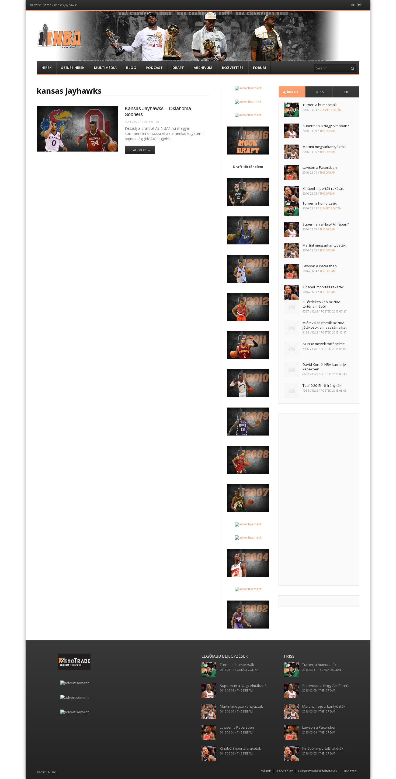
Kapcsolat (284, 771)
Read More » (140, 150)
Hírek (46, 67)
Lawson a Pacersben (320, 167)
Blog (131, 67)
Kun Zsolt (133, 122)
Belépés (357, 4)
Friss (319, 91)
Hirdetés (350, 771)
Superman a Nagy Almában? (326, 125)
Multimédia (105, 67)
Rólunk (265, 771)
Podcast (154, 67)
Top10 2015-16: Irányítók (322, 385)
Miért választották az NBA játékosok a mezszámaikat (324, 325)
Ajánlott (292, 91)
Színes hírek (72, 67)
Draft (178, 67)
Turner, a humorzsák (320, 104)
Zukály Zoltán (330, 110)
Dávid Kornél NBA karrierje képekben (324, 366)
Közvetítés (233, 67)
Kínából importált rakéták (323, 188)
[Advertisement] (319, 499)
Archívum (203, 67)
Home (47, 5)
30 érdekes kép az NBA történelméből (321, 304)
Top (345, 91)
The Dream (327, 131)
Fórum (259, 67)
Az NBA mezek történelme (324, 343)
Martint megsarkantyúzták (324, 146)
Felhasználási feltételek (317, 771)
